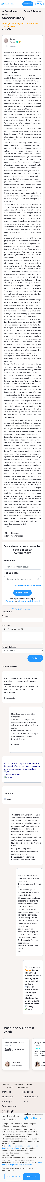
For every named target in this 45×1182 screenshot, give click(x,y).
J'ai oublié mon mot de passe (27, 585)
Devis (25, 1101)
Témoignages (9, 1106)
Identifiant (9, 560)
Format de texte (9, 647)
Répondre (14, 533)
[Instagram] (3, 1111)
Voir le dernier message (22, 609)
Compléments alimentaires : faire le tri (15, 1050)
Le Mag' (6, 1101)
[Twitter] (12, 1111)
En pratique (8, 1096)
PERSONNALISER (13, 1177)
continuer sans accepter (33, 1114)
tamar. (13, 39)
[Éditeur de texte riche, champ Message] (22, 636)
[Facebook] (8, 1111)
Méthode (6, 1092)
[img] (38, 579)
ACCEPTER (31, 1177)
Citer (7, 533)
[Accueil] (8, 3)
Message (6, 625)
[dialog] (22, 1147)
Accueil (6, 1084)
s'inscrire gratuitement (29, 601)
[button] (4, 629)
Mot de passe (11, 573)
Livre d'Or (10, 1087)
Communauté (18, 1084)
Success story (22, 1087)
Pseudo (5, 616)
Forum (29, 1084)
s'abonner (10, 601)
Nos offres (27, 1092)
